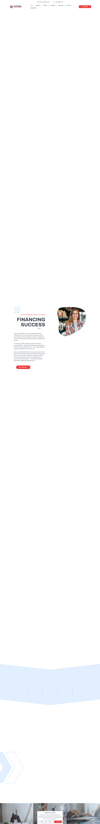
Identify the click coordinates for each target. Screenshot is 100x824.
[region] (50, 817)
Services (45, 5)
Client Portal (33, 7)
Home (31, 5)
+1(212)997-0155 (59, 2)
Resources (60, 5)
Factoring (55, 717)
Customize (42, 821)
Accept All (58, 821)
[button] (41, 5)
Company (38, 5)
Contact (68, 5)
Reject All (50, 821)
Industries (53, 5)
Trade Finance (57, 764)
